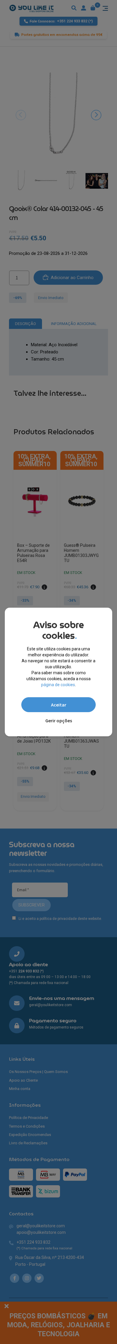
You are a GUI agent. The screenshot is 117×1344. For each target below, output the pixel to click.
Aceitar (58, 705)
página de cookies (58, 684)
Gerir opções (58, 720)
